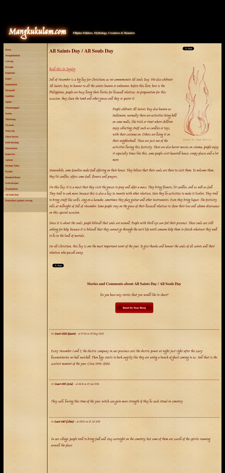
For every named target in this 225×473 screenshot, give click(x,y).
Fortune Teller (12, 165)
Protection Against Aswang (19, 200)
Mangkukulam (12, 55)
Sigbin (8, 102)
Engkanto (10, 73)
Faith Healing (12, 142)
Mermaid (10, 90)
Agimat (9, 160)
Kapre (8, 78)
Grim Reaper (12, 183)
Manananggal (12, 107)
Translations (11, 189)
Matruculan (11, 148)
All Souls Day (12, 194)
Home (8, 49)
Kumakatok (11, 84)
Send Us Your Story (134, 307)
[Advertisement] (112, 11)
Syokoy (8, 113)
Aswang (9, 61)
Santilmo (9, 96)
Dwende (9, 67)
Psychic (9, 171)
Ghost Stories (11, 136)
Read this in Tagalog (62, 69)
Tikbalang (10, 119)
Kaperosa (10, 154)
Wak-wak (10, 131)
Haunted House (12, 177)
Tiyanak (9, 125)
